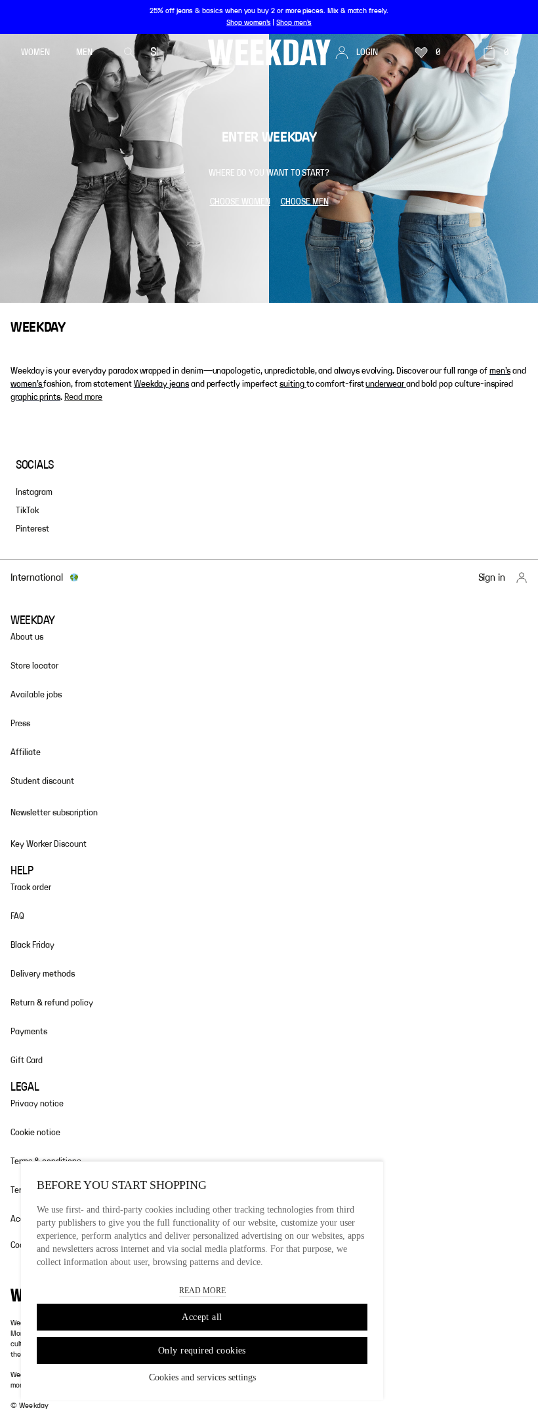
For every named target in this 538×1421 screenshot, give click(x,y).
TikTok (27, 510)
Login (367, 52)
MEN (84, 52)
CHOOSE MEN (305, 201)
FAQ (17, 916)
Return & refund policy (51, 1002)
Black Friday (32, 945)
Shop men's (293, 22)
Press (20, 723)
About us (26, 637)
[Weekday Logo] (269, 52)
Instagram (34, 492)
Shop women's (248, 22)
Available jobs (36, 694)
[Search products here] (129, 52)
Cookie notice (35, 1132)
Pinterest (32, 529)
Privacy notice (37, 1103)
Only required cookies (202, 1350)
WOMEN (35, 52)
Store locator (34, 666)
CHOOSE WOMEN (240, 201)
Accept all (202, 1317)
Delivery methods (42, 974)
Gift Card (26, 1060)
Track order (30, 887)
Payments (28, 1031)
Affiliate (25, 752)
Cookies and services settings (202, 1377)
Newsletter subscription (54, 812)
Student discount (42, 781)
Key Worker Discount (48, 844)
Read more (83, 397)
